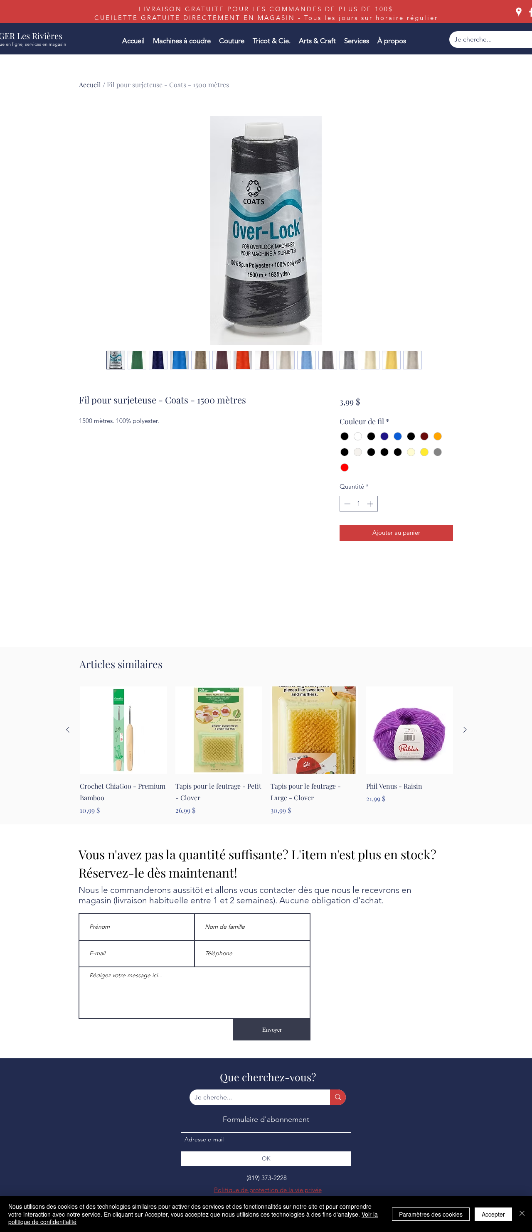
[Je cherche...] (338, 1097)
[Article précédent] (68, 730)
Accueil (90, 84)
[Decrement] (346, 503)
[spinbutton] (358, 503)
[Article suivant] (465, 730)
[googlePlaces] (518, 12)
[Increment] (371, 503)
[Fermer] (522, 1213)
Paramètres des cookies (431, 1214)
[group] (266, 751)
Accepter (493, 1214)
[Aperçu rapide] (123, 730)
